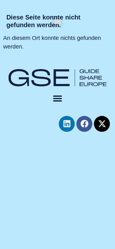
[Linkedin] (67, 124)
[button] (57, 21)
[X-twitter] (102, 124)
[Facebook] (84, 124)
